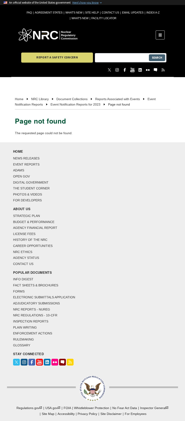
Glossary (21, 345)
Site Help (92, 12)
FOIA (67, 408)
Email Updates (132, 12)
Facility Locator (103, 18)
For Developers (27, 200)
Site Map (48, 414)
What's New (73, 12)
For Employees (135, 414)
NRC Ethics (22, 252)
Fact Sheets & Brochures (35, 285)
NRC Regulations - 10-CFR (35, 315)
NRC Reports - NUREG (31, 309)
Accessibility (66, 414)
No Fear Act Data (124, 408)
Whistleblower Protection (91, 408)
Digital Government (31, 182)
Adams (18, 170)
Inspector (153, 408)
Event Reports (26, 164)
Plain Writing (25, 327)
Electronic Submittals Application (44, 297)
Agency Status (26, 258)
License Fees (24, 234)
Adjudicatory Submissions (36, 303)
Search (157, 58)
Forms (19, 291)
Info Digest (23, 279)
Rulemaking (23, 339)
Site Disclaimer (111, 414)
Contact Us (110, 12)
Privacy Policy (87, 414)
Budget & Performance (33, 222)
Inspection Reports (30, 321)
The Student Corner (31, 188)
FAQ (29, 12)
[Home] (87, 35)
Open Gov (21, 176)
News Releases (26, 158)
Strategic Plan (26, 216)
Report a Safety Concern (57, 57)
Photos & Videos (27, 194)
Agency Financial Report (35, 228)
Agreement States (48, 12)
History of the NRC (30, 240)
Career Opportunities (33, 246)
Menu (162, 35)
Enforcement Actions (32, 333)
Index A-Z (153, 12)
